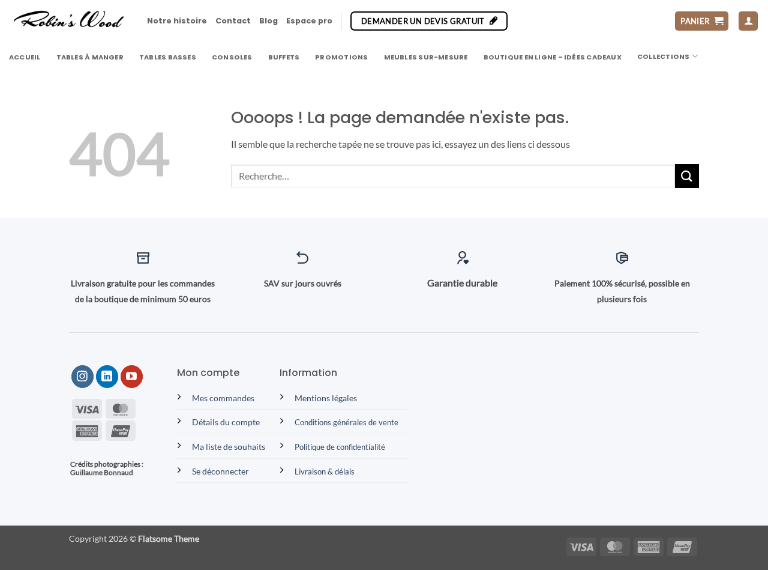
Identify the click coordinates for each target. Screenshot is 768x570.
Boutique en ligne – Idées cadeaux (553, 57)
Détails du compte (226, 422)
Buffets (284, 57)
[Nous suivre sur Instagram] (82, 376)
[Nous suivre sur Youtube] (132, 376)
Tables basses (167, 57)
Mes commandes (223, 398)
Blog (268, 21)
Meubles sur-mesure (426, 57)
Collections (663, 56)
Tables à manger (90, 57)
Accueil (25, 57)
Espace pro (309, 21)
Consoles (232, 57)
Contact (233, 21)
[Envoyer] (687, 175)
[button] (701, 21)
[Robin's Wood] (69, 21)
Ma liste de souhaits (228, 446)
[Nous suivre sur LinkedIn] (107, 376)
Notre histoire (177, 21)
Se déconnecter (220, 471)
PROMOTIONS (341, 57)
